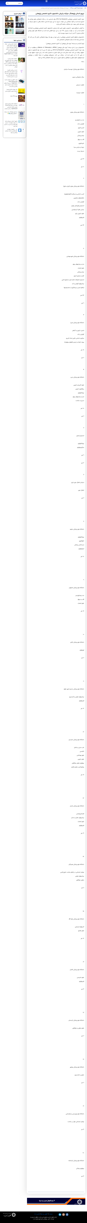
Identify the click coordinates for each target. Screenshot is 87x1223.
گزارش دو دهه (44, 1214)
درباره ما (51, 1214)
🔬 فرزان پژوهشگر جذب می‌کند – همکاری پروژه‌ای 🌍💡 (10, 112)
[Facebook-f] (67, 1214)
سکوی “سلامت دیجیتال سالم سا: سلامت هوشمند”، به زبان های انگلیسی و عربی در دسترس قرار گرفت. (10, 123)
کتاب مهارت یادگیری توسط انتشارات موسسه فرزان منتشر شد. (11, 91)
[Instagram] (63, 1214)
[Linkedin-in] (60, 1214)
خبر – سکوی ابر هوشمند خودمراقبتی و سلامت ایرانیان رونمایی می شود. (11, 131)
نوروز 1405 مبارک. (13, 96)
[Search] (7, 3)
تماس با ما (37, 1214)
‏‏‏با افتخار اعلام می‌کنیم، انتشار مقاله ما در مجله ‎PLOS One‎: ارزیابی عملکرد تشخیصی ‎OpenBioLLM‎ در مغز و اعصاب (11, 106)
